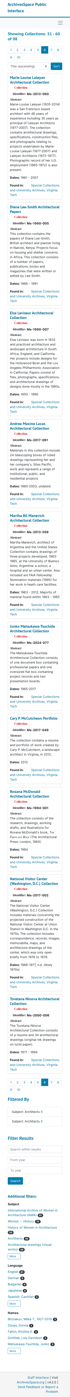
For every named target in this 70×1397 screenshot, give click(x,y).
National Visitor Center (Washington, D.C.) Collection (34, 881)
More (13, 1256)
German (15, 1278)
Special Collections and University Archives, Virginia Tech (34, 190)
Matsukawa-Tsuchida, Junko (30, 1344)
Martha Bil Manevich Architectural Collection (29, 518)
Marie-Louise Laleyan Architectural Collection (29, 80)
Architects (18, 1238)
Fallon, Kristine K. (22, 1331)
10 (18, 57)
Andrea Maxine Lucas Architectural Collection (29, 426)
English (15, 1272)
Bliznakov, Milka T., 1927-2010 (32, 1319)
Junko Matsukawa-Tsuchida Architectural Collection (32, 629)
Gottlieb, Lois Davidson (27, 1338)
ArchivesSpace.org (30, 1382)
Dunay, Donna (20, 1325)
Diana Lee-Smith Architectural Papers (35, 209)
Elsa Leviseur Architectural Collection (31, 315)
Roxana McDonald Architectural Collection (29, 794)
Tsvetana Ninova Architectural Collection (35, 1001)
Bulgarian (16, 1284)
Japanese (17, 1290)
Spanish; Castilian (23, 1297)
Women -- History (23, 1221)
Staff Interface (38, 1377)
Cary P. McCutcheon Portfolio (34, 718)
